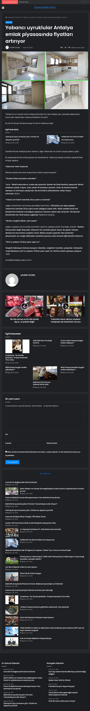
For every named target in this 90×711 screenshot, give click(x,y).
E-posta (8, 443)
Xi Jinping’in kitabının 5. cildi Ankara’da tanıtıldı (40, 529)
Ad (7, 434)
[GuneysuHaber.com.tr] (45, 7)
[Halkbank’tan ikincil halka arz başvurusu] (53, 139)
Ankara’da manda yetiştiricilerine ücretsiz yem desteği (29, 590)
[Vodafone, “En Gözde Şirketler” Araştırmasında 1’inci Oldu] (17, 346)
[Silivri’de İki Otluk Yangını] (11, 576)
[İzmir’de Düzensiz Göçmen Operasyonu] (11, 620)
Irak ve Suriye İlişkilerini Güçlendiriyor (36, 638)
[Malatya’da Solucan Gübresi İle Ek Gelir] (45, 373)
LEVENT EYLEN (15, 47)
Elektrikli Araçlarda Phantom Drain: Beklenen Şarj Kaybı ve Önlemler (34, 584)
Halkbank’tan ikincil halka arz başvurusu (37, 540)
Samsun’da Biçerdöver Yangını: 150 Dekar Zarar (25, 516)
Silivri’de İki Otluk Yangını (30, 573)
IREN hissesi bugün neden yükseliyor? (16, 368)
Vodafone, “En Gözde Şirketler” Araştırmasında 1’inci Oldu (16, 357)
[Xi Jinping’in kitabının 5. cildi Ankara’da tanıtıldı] (11, 532)
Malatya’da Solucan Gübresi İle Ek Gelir (41, 383)
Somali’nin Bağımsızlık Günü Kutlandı (21, 482)
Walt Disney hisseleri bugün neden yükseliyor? (72, 368)
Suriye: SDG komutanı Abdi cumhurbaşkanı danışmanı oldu (30, 523)
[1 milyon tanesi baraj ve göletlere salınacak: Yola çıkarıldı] (11, 610)
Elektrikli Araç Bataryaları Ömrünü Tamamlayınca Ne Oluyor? (31, 504)
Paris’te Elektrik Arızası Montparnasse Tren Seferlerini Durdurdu (42, 2)
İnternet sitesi (52, 443)
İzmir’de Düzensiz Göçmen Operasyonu (37, 617)
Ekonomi (18, 17)
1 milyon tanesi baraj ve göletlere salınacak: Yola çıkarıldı (44, 607)
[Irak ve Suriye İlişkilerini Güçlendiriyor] (11, 641)
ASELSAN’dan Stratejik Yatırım (42, 341)
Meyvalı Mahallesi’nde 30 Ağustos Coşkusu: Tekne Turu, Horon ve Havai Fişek (38, 550)
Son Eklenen (45, 473)
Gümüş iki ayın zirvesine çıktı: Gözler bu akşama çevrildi (29, 510)
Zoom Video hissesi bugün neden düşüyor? (72, 341)
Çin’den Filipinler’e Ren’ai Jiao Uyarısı (21, 567)
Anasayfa (10, 17)
